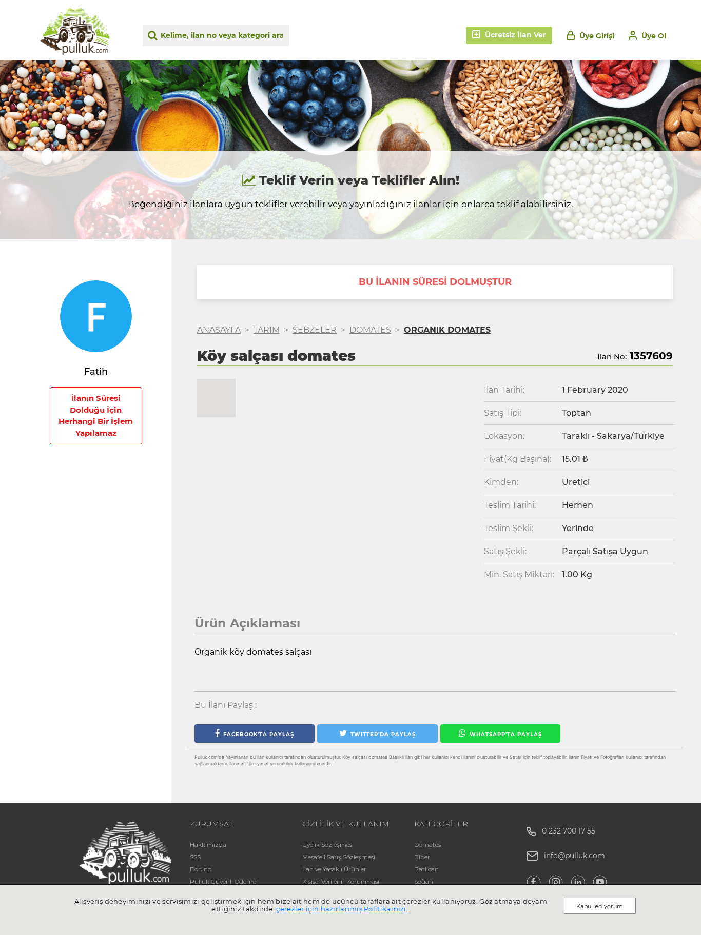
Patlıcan (426, 869)
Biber (422, 857)
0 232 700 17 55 (565, 831)
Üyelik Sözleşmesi (328, 844)
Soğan (423, 881)
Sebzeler (315, 330)
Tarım (267, 330)
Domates (370, 330)
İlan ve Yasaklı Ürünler (334, 869)
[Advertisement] (96, 649)
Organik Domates (447, 330)
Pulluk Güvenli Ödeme (223, 881)
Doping (201, 869)
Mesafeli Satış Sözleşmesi (338, 857)
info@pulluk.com (574, 855)
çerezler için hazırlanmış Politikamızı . (343, 909)
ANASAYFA (219, 330)
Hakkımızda (208, 844)
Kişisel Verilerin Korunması (340, 881)
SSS (195, 857)
